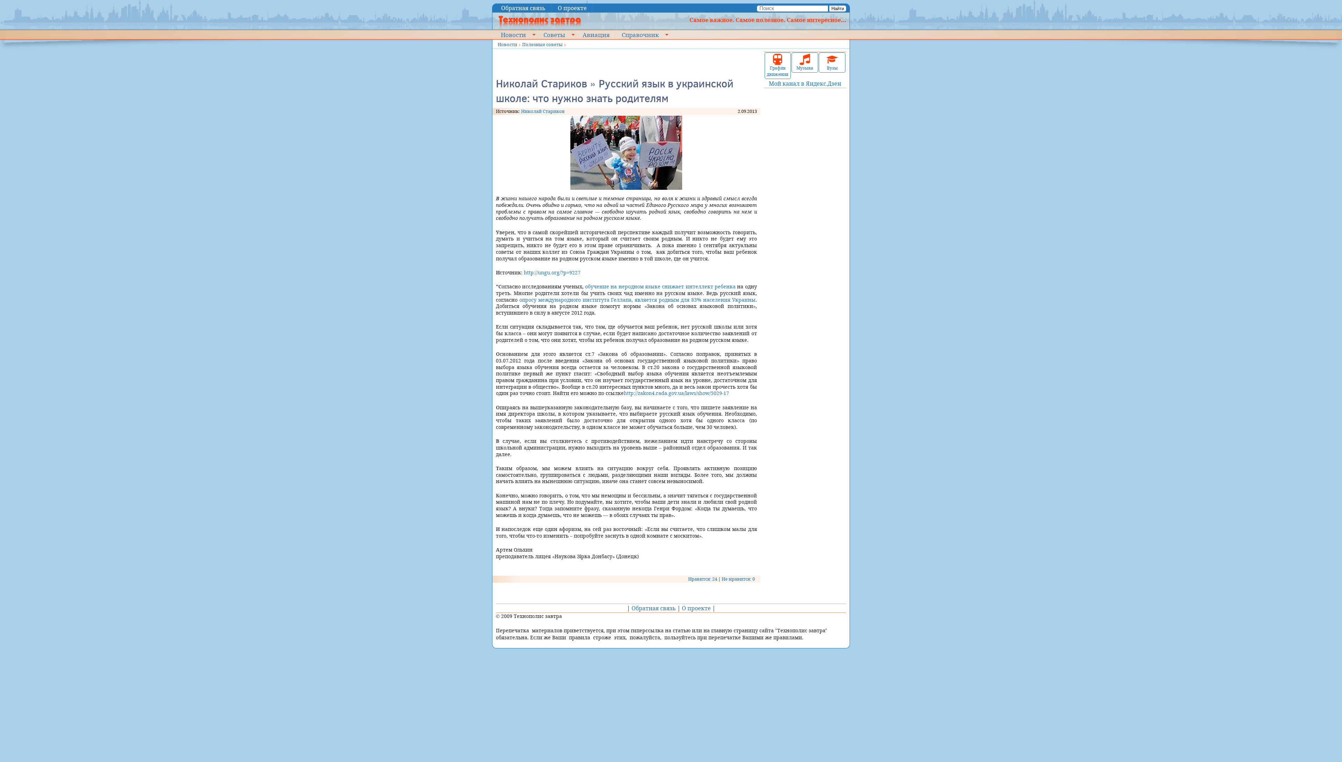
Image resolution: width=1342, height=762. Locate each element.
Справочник (640, 34)
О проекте (572, 8)
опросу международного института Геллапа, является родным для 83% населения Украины (637, 299)
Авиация (596, 34)
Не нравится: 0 (738, 579)
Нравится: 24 (702, 579)
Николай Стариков (543, 111)
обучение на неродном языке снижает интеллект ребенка (660, 286)
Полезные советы (542, 44)
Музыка (804, 68)
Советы (554, 34)
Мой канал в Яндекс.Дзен (805, 83)
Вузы (832, 68)
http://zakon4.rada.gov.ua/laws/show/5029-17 (676, 393)
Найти (837, 8)
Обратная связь (523, 8)
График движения (777, 71)
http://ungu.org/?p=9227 (552, 272)
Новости (513, 34)
